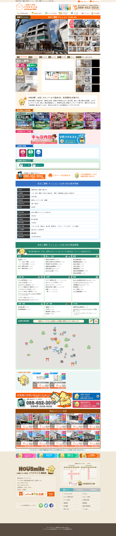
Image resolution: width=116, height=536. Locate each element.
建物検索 (85, 503)
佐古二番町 (27, 165)
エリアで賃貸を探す (68, 497)
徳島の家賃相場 (86, 506)
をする (49, 455)
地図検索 (66, 503)
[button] (56, 348)
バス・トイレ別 (38, 156)
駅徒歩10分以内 (23, 156)
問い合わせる (91, 455)
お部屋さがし (28, 455)
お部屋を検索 (86, 500)
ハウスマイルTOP (68, 493)
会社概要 (66, 506)
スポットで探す (86, 497)
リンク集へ (85, 509)
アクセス (85, 493)
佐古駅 (65, 193)
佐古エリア (39, 165)
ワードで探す (67, 500)
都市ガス (31, 155)
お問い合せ (66, 509)
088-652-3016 (70, 455)
